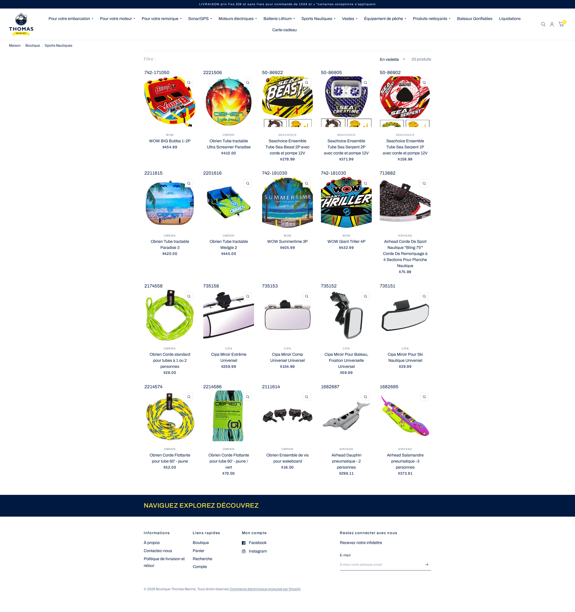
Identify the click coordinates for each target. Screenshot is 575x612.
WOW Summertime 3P (287, 241)
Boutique (32, 45)
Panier (198, 550)
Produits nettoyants (430, 18)
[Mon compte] (552, 24)
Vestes (348, 18)
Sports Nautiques (316, 18)
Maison (15, 45)
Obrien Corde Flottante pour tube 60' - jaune (170, 458)
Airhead (405, 235)
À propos (152, 542)
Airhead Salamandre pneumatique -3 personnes (405, 461)
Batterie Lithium (277, 18)
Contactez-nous (158, 550)
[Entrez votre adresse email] (426, 564)
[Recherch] (543, 24)
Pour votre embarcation (69, 18)
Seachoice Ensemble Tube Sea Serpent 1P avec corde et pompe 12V (405, 147)
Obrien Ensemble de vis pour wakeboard (287, 458)
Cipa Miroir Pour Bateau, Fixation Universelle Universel (346, 360)
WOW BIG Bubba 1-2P (169, 141)
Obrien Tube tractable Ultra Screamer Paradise (229, 144)
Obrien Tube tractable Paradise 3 (170, 244)
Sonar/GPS (198, 18)
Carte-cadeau (284, 30)
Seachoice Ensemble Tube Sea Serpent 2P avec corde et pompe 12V (346, 147)
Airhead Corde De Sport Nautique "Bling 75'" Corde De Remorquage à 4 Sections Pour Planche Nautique (405, 253)
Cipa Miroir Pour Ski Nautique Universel (405, 357)
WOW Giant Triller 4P (346, 241)
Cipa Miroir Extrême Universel (228, 357)
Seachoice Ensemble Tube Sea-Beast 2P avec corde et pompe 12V (287, 147)
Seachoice (287, 134)
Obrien (228, 134)
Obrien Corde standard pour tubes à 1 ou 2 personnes (170, 360)
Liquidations (510, 18)
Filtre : (149, 59)
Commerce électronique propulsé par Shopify (265, 589)
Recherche (202, 559)
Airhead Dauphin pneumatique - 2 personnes (346, 461)
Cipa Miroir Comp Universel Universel (287, 357)
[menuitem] (71, 18)
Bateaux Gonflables (474, 18)
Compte (200, 566)
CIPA (228, 348)
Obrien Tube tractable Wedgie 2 (229, 244)
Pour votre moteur (116, 18)
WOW (170, 134)
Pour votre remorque (160, 18)
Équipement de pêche (383, 18)
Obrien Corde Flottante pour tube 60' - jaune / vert (228, 461)
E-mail (345, 555)
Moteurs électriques (236, 18)
